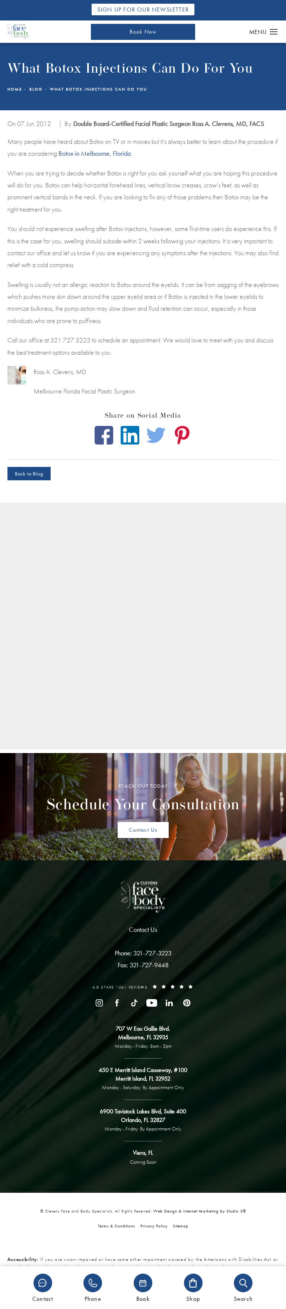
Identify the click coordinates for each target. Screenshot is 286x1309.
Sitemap (180, 1226)
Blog (35, 89)
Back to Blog (29, 473)
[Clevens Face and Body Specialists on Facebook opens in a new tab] (116, 1002)
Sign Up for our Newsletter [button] (143, 9)
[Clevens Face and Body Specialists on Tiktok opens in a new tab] (134, 1002)
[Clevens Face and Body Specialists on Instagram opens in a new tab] (99, 1002)
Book (143, 1298)
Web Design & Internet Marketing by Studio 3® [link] (199, 1211)
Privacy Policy (154, 1226)
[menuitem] (99, 1002)
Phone (93, 1298)
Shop (193, 1298)
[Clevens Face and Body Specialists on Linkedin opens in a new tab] (169, 1002)
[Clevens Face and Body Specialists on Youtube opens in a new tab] (151, 1002)
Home (14, 89)
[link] (143, 953)
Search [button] (243, 1298)
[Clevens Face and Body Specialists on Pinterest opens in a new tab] (186, 1002)
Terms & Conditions (116, 1226)
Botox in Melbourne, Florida (94, 153)
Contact (42, 1298)
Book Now (143, 31)
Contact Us (143, 830)
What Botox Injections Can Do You (98, 89)
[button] (274, 32)
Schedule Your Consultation (143, 798)
